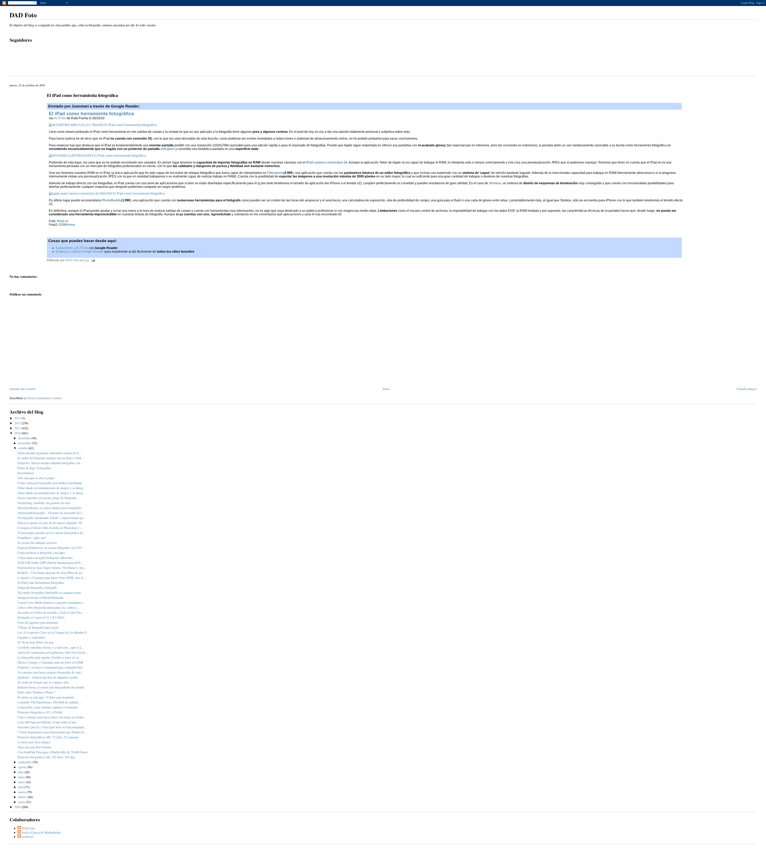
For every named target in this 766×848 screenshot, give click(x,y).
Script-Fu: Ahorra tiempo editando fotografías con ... (50, 463)
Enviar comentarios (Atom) (44, 398)
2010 (18, 433)
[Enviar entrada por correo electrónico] (93, 260)
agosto (22, 767)
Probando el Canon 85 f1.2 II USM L (41, 617)
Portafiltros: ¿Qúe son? (32, 538)
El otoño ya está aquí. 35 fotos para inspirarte (46, 697)
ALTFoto (60, 118)
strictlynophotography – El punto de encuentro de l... (51, 513)
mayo (22, 782)
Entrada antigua (746, 389)
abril (21, 787)
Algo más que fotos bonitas (35, 747)
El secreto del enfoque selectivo (37, 543)
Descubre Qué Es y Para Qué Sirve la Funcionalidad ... (52, 727)
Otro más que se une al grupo (36, 478)
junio (21, 777)
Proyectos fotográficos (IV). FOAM (40, 712)
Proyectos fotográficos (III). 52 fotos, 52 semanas (48, 737)
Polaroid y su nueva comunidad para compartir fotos (50, 667)
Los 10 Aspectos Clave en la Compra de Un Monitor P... (53, 632)
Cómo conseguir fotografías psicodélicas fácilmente (50, 483)
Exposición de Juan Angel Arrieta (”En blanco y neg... (52, 567)
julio (21, 772)
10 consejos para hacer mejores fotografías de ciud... (50, 672)
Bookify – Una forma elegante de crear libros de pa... (51, 572)
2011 (18, 428)
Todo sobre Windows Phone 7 (37, 692)
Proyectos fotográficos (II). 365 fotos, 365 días (46, 757)
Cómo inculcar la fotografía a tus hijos (41, 553)
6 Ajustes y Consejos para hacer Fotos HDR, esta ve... (52, 577)
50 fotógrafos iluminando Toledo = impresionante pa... (52, 518)
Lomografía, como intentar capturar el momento (48, 707)
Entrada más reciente (23, 389)
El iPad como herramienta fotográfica (91, 113)
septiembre (25, 762)
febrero (23, 797)
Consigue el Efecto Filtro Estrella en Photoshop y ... (50, 528)
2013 (18, 418)
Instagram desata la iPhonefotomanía (40, 597)
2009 (18, 807)
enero (22, 802)
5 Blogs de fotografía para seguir (38, 627)
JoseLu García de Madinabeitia (41, 832)
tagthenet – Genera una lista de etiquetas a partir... (49, 677)
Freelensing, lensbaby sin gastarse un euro (44, 503)
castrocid (27, 836)
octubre (23, 448)
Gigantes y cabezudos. (32, 637)
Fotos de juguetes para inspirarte (38, 622)
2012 (18, 423)
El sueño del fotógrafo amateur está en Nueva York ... (51, 458)
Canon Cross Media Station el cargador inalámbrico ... (52, 602)
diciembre (24, 438)
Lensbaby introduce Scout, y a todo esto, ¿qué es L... (51, 647)
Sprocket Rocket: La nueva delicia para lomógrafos (50, 508)
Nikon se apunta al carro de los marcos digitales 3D (50, 523)
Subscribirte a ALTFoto (72, 248)
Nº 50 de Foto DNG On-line (36, 642)
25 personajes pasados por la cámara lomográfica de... (51, 533)
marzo (22, 792)
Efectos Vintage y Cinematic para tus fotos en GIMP (50, 662)
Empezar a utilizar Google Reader (80, 251)
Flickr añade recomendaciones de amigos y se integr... (51, 488)
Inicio (386, 389)
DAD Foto (23, 15)
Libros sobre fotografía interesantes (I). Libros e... (49, 607)
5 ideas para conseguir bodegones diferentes (45, 557)
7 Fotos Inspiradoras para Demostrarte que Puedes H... (52, 732)
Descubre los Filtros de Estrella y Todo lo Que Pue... (51, 612)
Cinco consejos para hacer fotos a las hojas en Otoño (51, 717)
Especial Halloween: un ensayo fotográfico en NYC (50, 548)
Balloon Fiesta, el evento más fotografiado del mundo (51, 687)
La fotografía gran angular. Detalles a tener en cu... (49, 657)
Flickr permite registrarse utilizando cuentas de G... (49, 453)
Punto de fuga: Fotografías (34, 468)
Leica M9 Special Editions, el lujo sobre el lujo (47, 722)
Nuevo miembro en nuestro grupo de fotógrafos (47, 498)
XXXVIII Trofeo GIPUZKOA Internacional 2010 (49, 562)
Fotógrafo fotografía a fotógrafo (37, 587)
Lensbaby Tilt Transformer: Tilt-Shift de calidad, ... (50, 702)
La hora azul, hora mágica (34, 742)
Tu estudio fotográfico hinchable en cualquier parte (49, 592)
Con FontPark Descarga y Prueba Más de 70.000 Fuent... (54, 752)
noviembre (25, 443)
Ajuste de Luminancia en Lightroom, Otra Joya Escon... (53, 652)
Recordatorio (26, 473)
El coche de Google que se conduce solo (43, 682)
